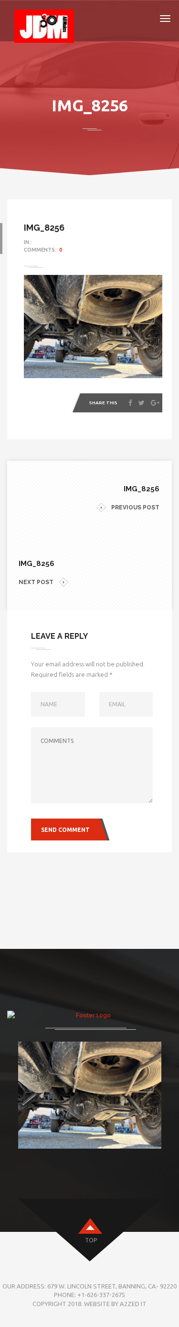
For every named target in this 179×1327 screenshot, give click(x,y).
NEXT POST (36, 582)
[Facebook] (130, 403)
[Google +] (155, 403)
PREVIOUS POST (135, 507)
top (91, 1240)
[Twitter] (141, 403)
